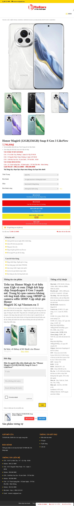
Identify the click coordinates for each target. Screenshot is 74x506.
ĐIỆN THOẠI (13, 20)
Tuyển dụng (44, 443)
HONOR (20, 20)
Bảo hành (5, 179)
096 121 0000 (15, 231)
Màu (3, 183)
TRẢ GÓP (36, 222)
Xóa (61, 188)
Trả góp (43, 440)
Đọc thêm (25, 352)
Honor (6, 308)
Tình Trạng (6, 174)
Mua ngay (36, 196)
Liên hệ (43, 447)
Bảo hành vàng (7, 188)
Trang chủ (5, 20)
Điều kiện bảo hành (46, 437)
